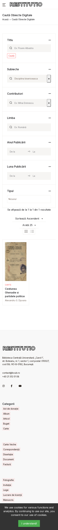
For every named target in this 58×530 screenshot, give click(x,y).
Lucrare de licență (12, 495)
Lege (6, 490)
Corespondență (11, 449)
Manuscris (8, 500)
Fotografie (8, 480)
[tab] (26, 231)
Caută (11, 55)
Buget (6, 423)
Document (8, 459)
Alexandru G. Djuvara (15, 300)
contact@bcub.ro (11, 372)
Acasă (5, 19)
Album (6, 413)
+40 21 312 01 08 (10, 376)
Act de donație (10, 408)
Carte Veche (9, 444)
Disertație (8, 454)
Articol (6, 418)
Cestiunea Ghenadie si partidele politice (15, 292)
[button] (4, 4)
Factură (7, 464)
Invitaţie (7, 485)
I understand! (29, 523)
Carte (8, 285)
